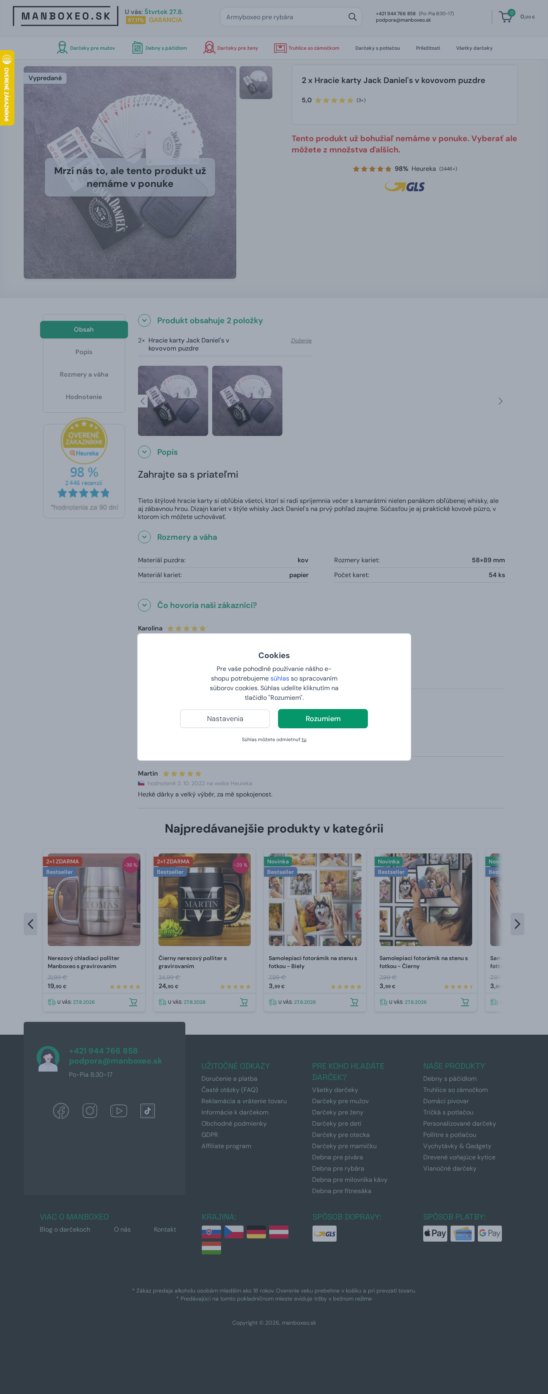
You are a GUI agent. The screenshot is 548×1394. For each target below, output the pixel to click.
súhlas (279, 678)
